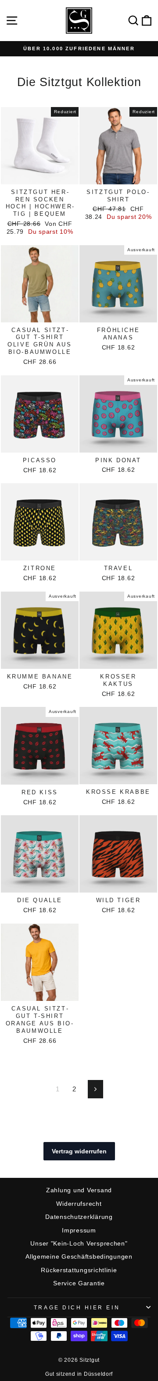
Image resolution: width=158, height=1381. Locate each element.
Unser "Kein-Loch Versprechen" (78, 1243)
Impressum (79, 1230)
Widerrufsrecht (78, 1204)
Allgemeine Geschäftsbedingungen (79, 1256)
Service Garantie (79, 1283)
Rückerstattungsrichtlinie (79, 1270)
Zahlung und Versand (79, 1190)
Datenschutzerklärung (79, 1217)
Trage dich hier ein (77, 1307)
